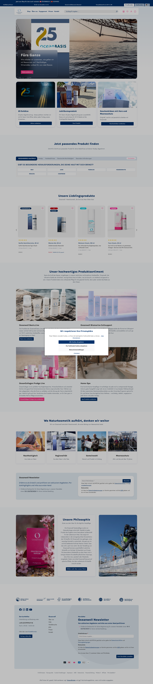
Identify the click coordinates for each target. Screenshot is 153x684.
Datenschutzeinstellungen (76, 350)
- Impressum (76, 353)
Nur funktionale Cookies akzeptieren (76, 346)
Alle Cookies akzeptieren (76, 342)
